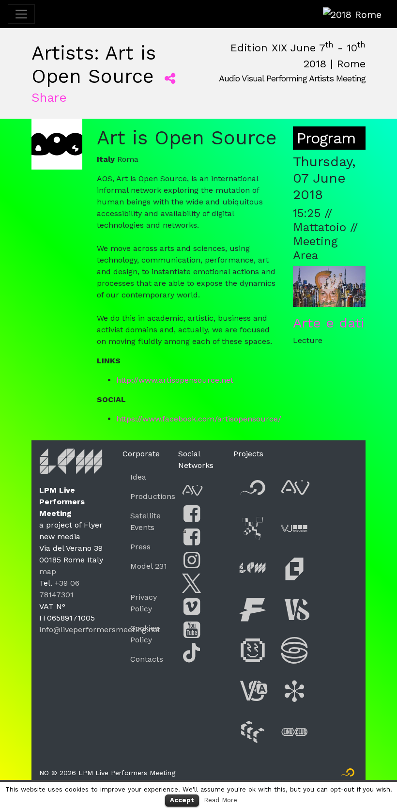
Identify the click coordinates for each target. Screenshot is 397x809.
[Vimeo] (191, 606)
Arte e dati (328, 323)
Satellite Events (145, 521)
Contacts (146, 659)
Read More (220, 800)
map (47, 571)
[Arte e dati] (329, 286)
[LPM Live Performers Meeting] (71, 464)
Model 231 (148, 566)
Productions (152, 496)
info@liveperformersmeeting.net (99, 629)
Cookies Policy (144, 633)
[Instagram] (191, 560)
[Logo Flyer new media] (347, 774)
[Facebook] (191, 513)
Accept (182, 800)
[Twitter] (191, 583)
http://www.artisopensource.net (174, 380)
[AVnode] (191, 490)
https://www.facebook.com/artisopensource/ (198, 418)
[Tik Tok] (191, 653)
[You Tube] (191, 630)
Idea (138, 477)
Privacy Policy (143, 602)
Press (140, 546)
